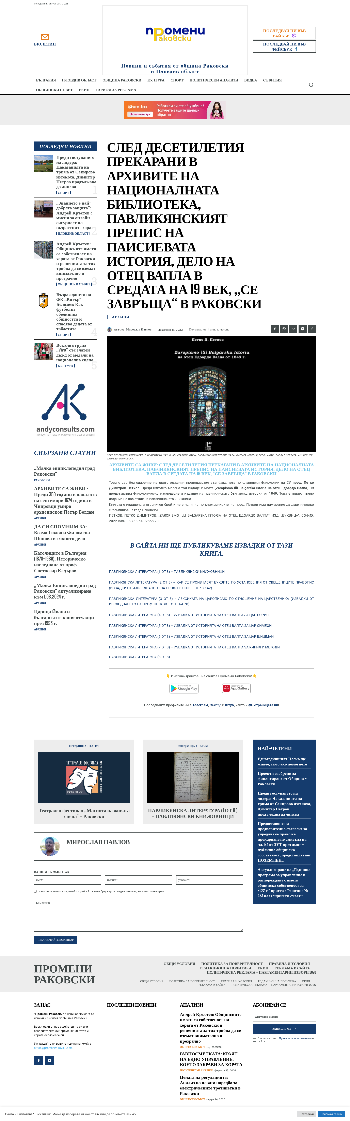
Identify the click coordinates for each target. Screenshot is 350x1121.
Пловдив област (73, 233)
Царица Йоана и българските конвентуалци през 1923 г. (64, 617)
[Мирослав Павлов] (110, 329)
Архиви (40, 518)
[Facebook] (275, 329)
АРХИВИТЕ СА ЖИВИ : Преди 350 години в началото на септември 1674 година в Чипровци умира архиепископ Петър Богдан (65, 500)
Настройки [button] (307, 1114)
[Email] (293, 329)
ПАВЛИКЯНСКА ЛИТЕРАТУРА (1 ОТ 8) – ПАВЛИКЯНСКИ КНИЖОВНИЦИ (167, 572)
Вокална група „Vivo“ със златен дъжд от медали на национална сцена (75, 352)
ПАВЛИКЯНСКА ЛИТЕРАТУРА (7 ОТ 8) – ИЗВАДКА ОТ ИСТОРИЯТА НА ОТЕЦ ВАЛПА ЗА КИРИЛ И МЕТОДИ (194, 647)
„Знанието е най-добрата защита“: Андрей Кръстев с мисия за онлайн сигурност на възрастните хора (74, 215)
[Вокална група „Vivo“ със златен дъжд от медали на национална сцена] (43, 351)
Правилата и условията (295, 1038)
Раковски (42, 480)
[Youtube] (49, 1060)
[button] (311, 85)
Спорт (63, 192)
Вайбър (215, 705)
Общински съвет (74, 284)
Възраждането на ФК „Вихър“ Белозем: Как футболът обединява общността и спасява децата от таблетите (74, 311)
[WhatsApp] (284, 329)
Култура (65, 365)
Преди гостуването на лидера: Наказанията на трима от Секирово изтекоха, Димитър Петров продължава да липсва (76, 171)
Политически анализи (196, 1070)
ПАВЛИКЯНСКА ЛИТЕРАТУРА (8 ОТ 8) (139, 657)
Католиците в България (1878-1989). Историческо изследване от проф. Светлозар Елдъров (60, 561)
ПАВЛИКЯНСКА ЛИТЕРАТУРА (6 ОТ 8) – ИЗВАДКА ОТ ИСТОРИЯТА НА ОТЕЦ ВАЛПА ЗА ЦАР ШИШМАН (191, 636)
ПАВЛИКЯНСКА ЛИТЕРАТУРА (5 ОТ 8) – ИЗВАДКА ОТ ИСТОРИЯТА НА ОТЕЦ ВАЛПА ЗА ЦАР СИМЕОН (190, 626)
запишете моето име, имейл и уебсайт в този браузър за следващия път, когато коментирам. (102, 891)
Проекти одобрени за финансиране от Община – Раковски (282, 778)
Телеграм (200, 705)
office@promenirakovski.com (53, 1047)
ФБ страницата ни (263, 705)
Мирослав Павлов (139, 329)
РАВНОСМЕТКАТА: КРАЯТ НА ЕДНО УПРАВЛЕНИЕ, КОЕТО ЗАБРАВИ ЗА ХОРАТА (211, 1059)
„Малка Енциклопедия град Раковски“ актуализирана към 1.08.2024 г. (65, 591)
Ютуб (229, 705)
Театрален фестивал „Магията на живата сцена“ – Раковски (84, 813)
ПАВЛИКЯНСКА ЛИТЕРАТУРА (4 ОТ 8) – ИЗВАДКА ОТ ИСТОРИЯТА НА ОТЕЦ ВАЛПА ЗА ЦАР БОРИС (189, 615)
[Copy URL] (312, 329)
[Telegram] (303, 329)
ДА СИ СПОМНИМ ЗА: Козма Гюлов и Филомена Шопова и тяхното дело (62, 532)
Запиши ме (281, 1028)
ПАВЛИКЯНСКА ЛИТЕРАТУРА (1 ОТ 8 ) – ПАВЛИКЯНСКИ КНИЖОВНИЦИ (193, 813)
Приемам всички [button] (332, 1114)
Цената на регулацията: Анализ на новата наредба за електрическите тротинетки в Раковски (210, 1085)
